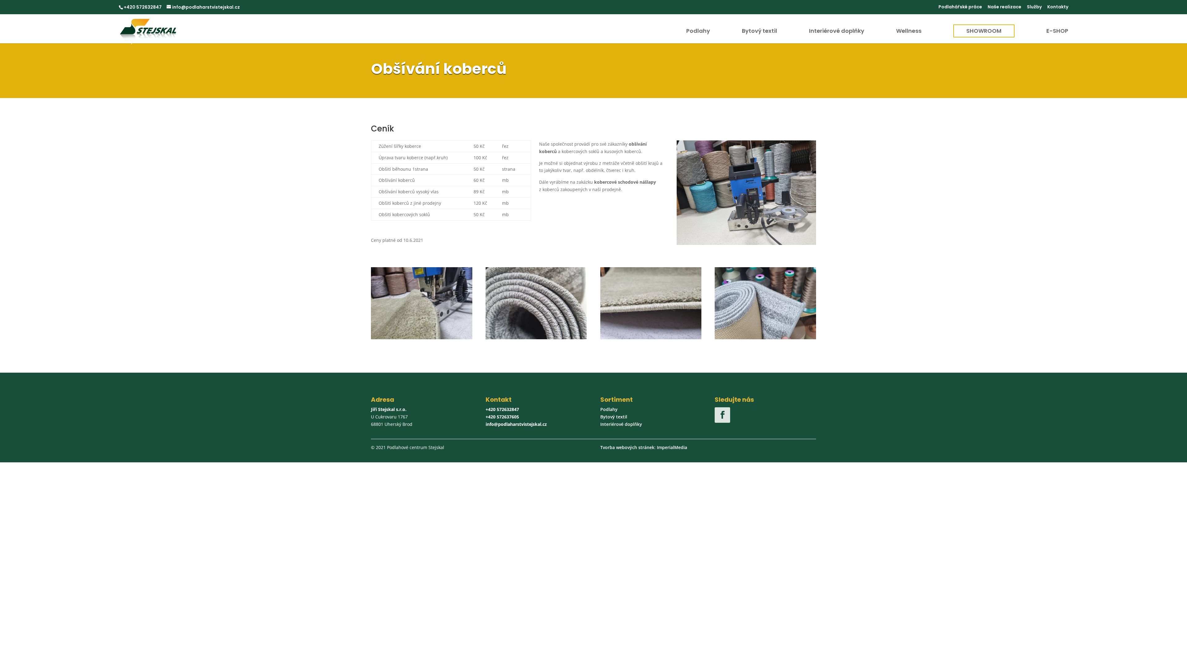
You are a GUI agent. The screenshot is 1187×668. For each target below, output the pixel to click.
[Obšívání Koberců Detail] (421, 337)
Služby (1034, 7)
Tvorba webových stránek (627, 447)
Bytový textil (759, 32)
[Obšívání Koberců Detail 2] (765, 337)
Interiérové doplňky (836, 32)
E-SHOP (1057, 32)
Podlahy (698, 32)
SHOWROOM (984, 31)
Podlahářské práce (960, 7)
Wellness (908, 32)
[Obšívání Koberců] (536, 337)
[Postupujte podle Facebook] (722, 415)
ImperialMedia (672, 447)
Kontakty (1057, 7)
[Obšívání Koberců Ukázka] (651, 337)
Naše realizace (1004, 7)
